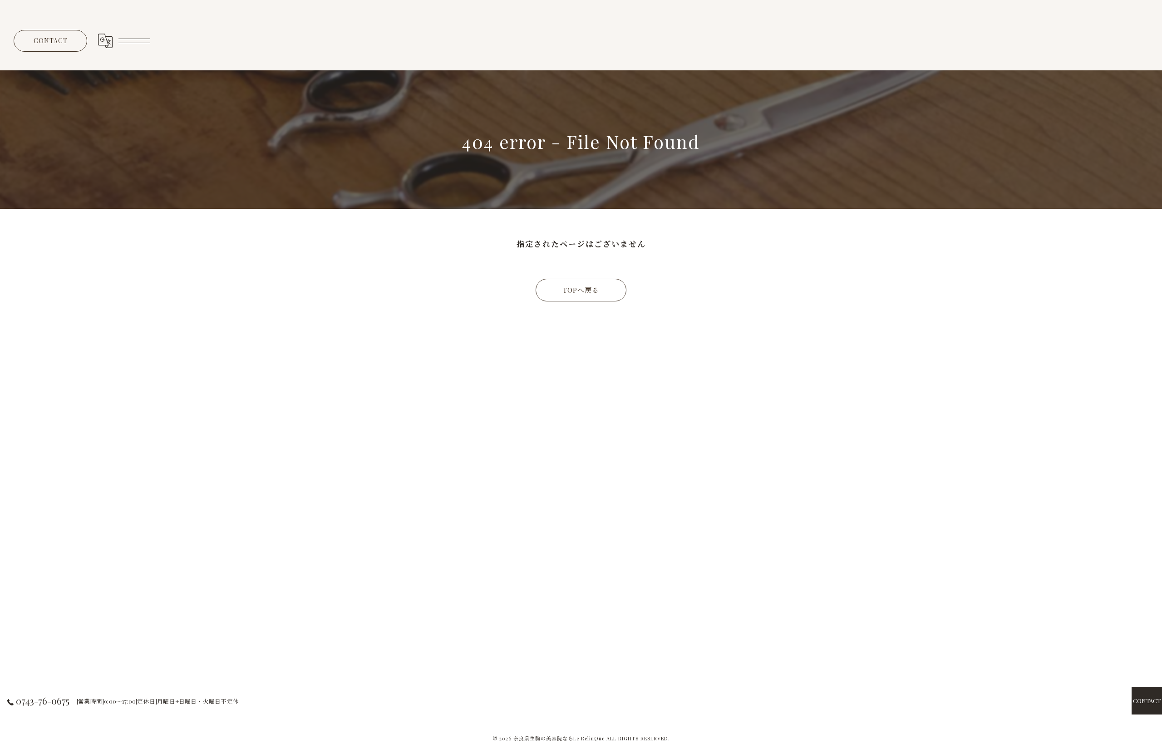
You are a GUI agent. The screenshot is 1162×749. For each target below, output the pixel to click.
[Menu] (134, 41)
